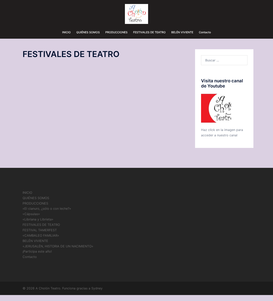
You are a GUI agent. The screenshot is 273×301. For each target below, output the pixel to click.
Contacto (205, 32)
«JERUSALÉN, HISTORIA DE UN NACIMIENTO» (58, 246)
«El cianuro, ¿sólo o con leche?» (47, 209)
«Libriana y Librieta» (38, 219)
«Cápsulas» (31, 214)
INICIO (66, 32)
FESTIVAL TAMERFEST (40, 230)
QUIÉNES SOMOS (88, 32)
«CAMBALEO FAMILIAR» (41, 235)
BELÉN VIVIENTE (182, 32)
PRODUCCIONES (116, 32)
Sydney (97, 288)
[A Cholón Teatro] (136, 15)
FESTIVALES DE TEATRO (149, 32)
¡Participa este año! (37, 251)
